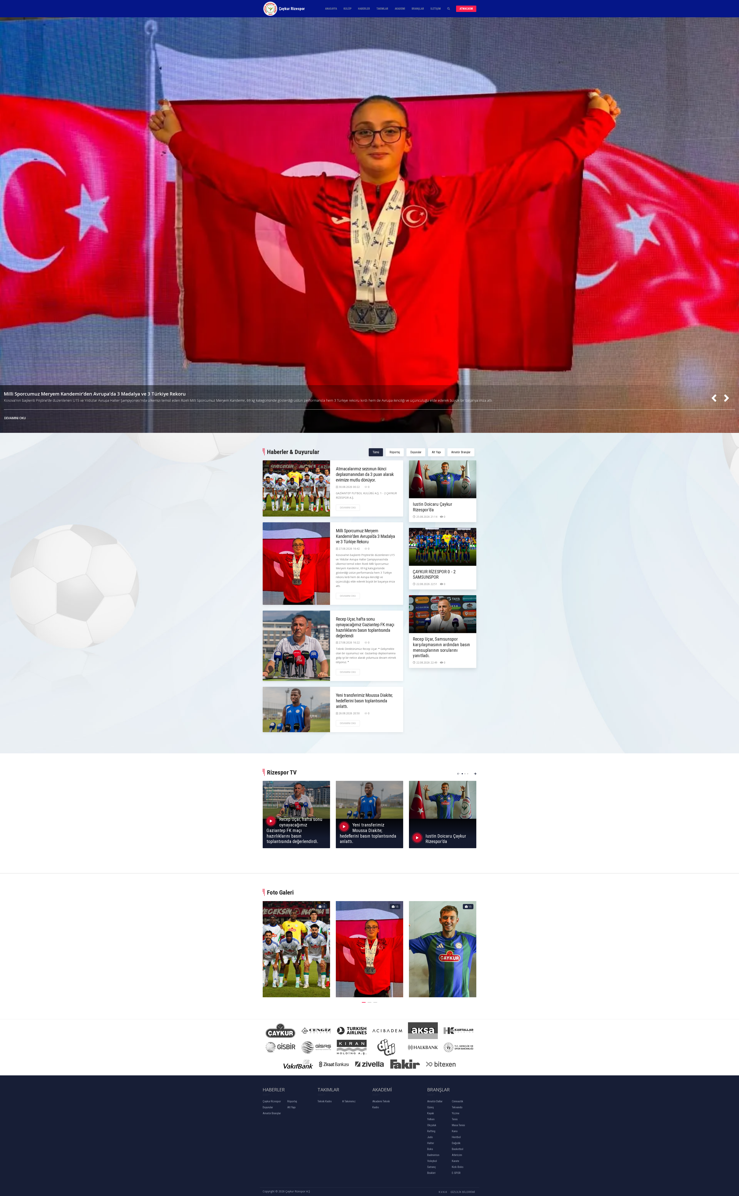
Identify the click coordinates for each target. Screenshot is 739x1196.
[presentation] (714, 398)
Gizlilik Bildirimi (463, 1192)
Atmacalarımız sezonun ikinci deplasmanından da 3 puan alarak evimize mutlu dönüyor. (365, 474)
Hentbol (456, 1137)
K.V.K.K (443, 1192)
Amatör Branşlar (461, 452)
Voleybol (432, 1161)
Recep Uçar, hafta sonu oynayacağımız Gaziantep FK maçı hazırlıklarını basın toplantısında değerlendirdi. (294, 830)
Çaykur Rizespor (272, 1101)
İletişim (436, 8)
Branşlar (418, 8)
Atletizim (457, 1155)
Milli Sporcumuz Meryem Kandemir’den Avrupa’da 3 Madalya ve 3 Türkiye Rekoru (365, 536)
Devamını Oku (348, 507)
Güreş (430, 1107)
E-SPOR (456, 1173)
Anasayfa (331, 8)
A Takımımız (349, 1101)
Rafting (431, 1131)
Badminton (433, 1155)
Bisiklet (431, 1173)
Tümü (376, 452)
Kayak (430, 1113)
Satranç (431, 1167)
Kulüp (347, 8)
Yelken (431, 1119)
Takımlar (382, 8)
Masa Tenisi (458, 1125)
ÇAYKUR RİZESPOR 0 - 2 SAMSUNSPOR (434, 574)
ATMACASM (466, 8)
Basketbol (457, 1149)
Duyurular (415, 452)
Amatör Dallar (434, 1101)
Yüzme (455, 1113)
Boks (430, 1149)
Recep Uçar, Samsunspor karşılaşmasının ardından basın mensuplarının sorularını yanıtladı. (441, 647)
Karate (455, 1161)
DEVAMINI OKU (15, 418)
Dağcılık (456, 1143)
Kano (455, 1131)
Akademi (400, 8)
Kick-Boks (457, 1167)
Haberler (364, 8)
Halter (430, 1143)
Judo (430, 1137)
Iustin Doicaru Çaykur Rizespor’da (432, 507)
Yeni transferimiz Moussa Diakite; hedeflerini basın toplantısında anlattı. (86, 398)
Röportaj (395, 452)
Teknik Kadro (325, 1101)
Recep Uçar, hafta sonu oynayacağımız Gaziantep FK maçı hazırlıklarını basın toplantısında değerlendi (365, 627)
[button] (462, 773)
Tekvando (457, 1107)
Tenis (455, 1119)
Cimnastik (457, 1101)
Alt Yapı (436, 452)
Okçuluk (431, 1125)
